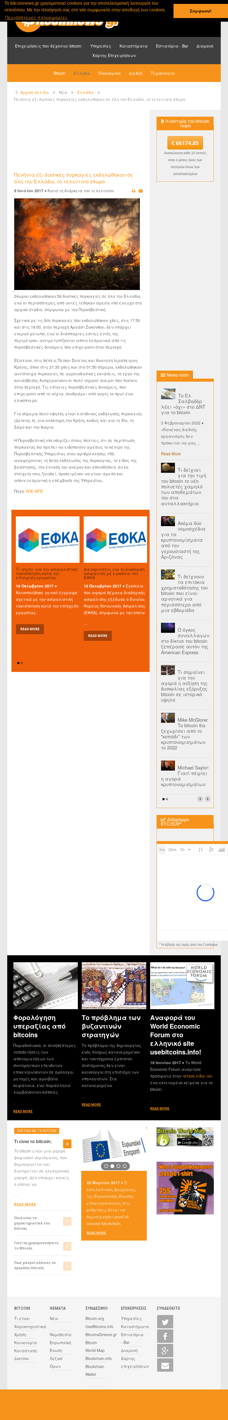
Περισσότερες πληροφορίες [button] (36, 17)
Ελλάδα (82, 73)
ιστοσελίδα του (197, 1076)
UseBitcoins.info (99, 1326)
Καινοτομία (25, 1342)
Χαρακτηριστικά (30, 1326)
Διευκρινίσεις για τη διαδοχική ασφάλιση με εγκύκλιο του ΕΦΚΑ (114, 573)
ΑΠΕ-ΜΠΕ (34, 491)
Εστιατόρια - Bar (172, 46)
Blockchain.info (98, 1358)
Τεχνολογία (163, 73)
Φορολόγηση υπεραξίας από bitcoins (39, 1026)
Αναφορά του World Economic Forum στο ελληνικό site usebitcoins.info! (175, 1034)
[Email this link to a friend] (141, 190)
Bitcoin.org (94, 1318)
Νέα (54, 1318)
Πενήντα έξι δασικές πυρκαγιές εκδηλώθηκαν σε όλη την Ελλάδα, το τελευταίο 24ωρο (73, 178)
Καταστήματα (134, 46)
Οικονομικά (109, 73)
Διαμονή (205, 46)
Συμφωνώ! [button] (201, 11)
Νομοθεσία (60, 1334)
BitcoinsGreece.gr (101, 1334)
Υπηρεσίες (100, 46)
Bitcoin (59, 73)
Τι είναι (22, 1318)
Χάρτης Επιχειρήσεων (114, 55)
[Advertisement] (115, 140)
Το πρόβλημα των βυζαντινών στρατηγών (111, 1026)
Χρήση (20, 1334)
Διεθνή (135, 73)
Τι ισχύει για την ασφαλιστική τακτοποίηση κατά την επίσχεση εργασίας (46, 573)
